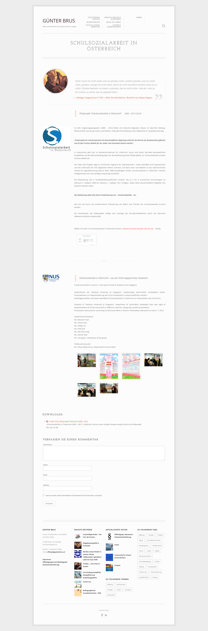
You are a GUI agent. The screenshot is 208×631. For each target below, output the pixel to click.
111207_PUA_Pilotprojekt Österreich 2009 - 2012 (68, 421)
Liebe (149, 551)
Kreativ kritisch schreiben (112, 18)
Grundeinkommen (153, 540)
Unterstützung (156, 572)
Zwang (155, 577)
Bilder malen (93, 22)
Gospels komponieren (114, 26)
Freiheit (117, 565)
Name (45, 465)
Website (46, 485)
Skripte (141, 567)
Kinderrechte (157, 545)
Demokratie (121, 584)
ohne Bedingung (145, 561)
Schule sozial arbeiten (93, 26)
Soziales (128, 590)
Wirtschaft (111, 595)
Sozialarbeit (152, 567)
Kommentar (47, 445)
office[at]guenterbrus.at (56, 552)
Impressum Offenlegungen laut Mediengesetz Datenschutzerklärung (55, 562)
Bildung (110, 584)
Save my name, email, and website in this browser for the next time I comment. (74, 495)
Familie (150, 535)
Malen (157, 551)
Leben (119, 590)
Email (45, 475)
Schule (157, 561)
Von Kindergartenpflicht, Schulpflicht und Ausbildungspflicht (92, 575)
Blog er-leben (114, 22)
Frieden (160, 535)
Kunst (141, 551)
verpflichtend (144, 577)
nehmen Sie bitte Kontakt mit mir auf (137, 228)
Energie (110, 590)
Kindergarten (143, 545)
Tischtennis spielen (94, 18)
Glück (141, 540)
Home (139, 17)
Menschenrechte (145, 556)
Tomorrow (87, 582)
